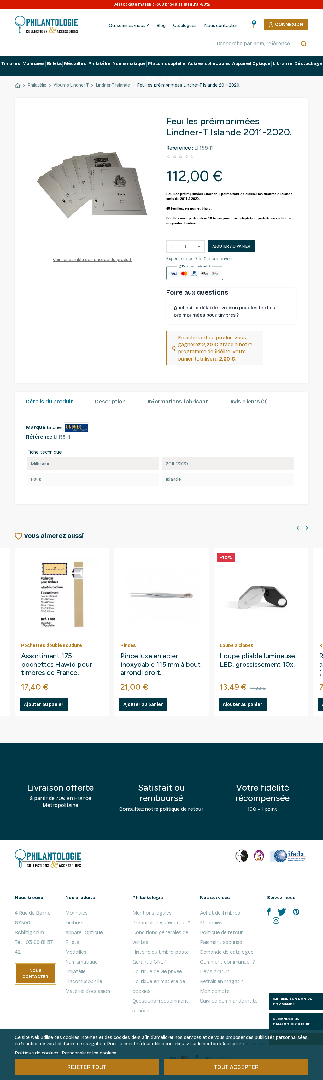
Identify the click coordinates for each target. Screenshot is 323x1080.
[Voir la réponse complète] (289, 311)
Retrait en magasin (222, 981)
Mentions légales (152, 913)
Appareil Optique (84, 932)
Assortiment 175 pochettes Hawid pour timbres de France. (56, 664)
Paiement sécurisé (221, 942)
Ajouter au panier (231, 246)
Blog (161, 25)
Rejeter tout (86, 1067)
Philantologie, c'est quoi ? (161, 923)
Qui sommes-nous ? (129, 25)
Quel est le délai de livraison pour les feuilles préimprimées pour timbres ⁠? (224, 311)
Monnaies (76, 913)
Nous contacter (220, 25)
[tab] (49, 401)
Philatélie (75, 972)
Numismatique (81, 962)
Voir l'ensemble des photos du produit (92, 259)
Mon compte (215, 991)
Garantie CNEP (149, 962)
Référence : (179, 148)
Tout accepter (236, 1067)
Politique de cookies (36, 1053)
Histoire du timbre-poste (160, 952)
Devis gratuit (215, 972)
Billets (72, 942)
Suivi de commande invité (229, 1001)
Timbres (74, 923)
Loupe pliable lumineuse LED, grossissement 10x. (257, 660)
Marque (35, 427)
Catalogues (185, 25)
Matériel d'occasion (87, 991)
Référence (39, 437)
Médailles (75, 952)
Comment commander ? (227, 962)
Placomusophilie (83, 981)
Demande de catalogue (227, 952)
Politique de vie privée (157, 972)
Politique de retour (221, 932)
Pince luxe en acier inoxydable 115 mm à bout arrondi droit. (160, 664)
